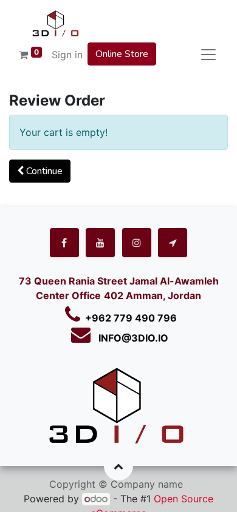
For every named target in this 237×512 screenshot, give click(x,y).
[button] (39, 171)
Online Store (121, 54)
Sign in (67, 55)
